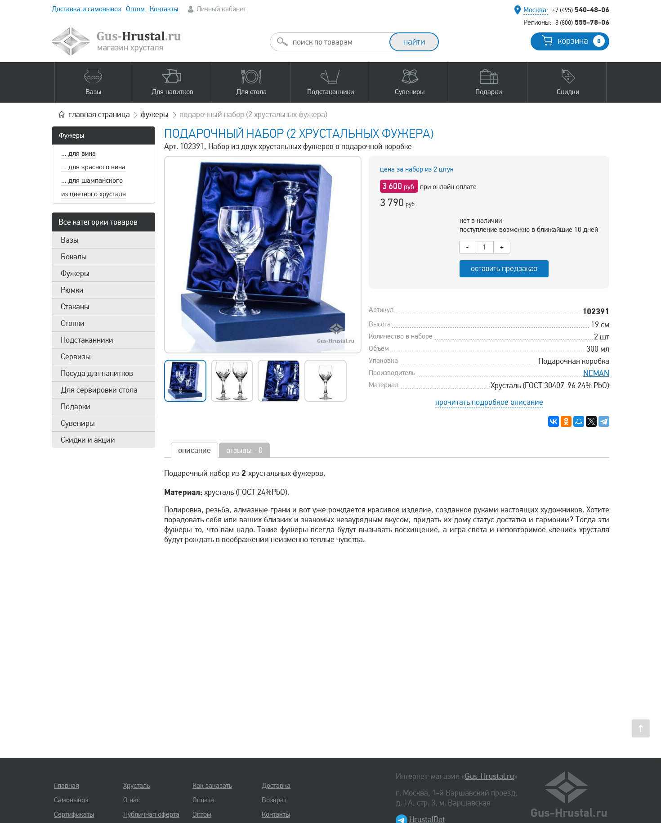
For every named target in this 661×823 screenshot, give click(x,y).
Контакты (164, 9)
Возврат (274, 800)
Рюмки (72, 290)
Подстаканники (87, 340)
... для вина (78, 153)
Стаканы (75, 307)
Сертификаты (74, 814)
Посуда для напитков (97, 373)
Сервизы (76, 357)
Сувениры (78, 423)
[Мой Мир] (578, 421)
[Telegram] (603, 421)
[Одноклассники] (566, 421)
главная (99, 114)
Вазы (70, 240)
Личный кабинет (221, 9)
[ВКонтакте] (553, 421)
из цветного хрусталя (93, 194)
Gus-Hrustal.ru (489, 776)
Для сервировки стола (99, 390)
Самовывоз (71, 800)
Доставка (276, 785)
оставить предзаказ (504, 268)
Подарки (75, 407)
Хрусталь (136, 785)
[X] (591, 421)
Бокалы (74, 257)
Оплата (203, 800)
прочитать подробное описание (489, 402)
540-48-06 (580, 9)
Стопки (73, 323)
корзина (579, 41)
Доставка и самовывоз (86, 9)
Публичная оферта (151, 814)
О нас (131, 800)
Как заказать (212, 785)
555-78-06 (582, 22)
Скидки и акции (88, 440)
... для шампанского (92, 180)
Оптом (135, 9)
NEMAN (596, 373)
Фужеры (71, 135)
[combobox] (338, 41)
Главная (66, 785)
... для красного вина (93, 167)
